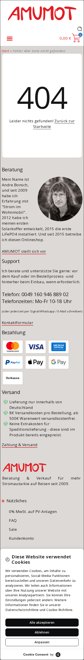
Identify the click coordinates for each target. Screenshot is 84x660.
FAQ (13, 520)
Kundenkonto (21, 538)
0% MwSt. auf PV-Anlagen (33, 511)
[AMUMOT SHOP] (42, 12)
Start (5, 51)
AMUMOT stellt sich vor (24, 251)
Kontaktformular (17, 322)
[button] (9, 38)
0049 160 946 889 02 (45, 294)
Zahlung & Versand (20, 444)
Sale (13, 529)
